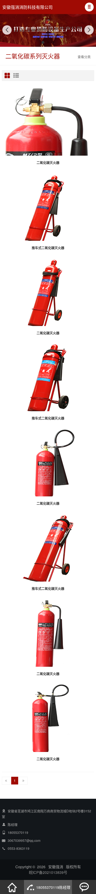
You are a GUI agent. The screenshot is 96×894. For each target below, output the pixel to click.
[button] (89, 7)
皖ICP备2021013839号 (48, 872)
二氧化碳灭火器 (48, 162)
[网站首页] (12, 887)
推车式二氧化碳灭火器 (48, 247)
